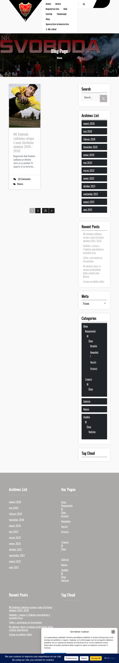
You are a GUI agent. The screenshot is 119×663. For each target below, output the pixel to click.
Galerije (49, 14)
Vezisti (93, 362)
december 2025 (90, 147)
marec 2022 (88, 170)
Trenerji (88, 379)
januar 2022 (88, 178)
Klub (65, 9)
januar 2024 (88, 155)
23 (45, 210)
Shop (48, 19)
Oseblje (86, 417)
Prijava (86, 303)
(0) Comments (24, 179)
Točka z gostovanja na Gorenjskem (92, 259)
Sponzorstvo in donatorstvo (57, 24)
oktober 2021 (89, 186)
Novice (58, 4)
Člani (91, 341)
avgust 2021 (88, 201)
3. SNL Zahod (51, 29)
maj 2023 (87, 162)
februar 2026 (89, 139)
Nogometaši (90, 331)
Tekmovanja (61, 14)
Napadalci (66, 521)
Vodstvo (92, 432)
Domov (48, 4)
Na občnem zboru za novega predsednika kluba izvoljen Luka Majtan (92, 271)
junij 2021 (87, 209)
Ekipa (85, 326)
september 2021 (90, 194)
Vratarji (93, 368)
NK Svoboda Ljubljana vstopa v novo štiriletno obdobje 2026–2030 (23, 142)
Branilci (93, 346)
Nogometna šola (52, 9)
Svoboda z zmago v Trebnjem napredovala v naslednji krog (93, 249)
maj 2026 (87, 131)
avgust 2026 (89, 123)
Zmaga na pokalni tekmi (93, 281)
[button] (113, 631)
